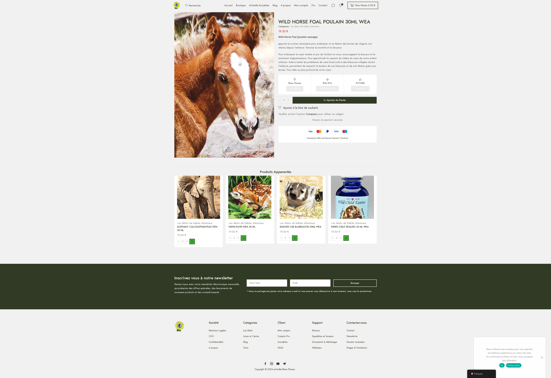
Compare (311, 114)
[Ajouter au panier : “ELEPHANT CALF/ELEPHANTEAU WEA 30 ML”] (192, 241)
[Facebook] (265, 363)
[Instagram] (271, 363)
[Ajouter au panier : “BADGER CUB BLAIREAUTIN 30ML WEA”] (294, 238)
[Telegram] (284, 363)
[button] (193, 5)
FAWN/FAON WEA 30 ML (242, 226)
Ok (502, 365)
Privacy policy (514, 365)
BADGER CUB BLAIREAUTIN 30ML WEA (300, 226)
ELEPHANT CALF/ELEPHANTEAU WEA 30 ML (197, 228)
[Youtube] (278, 363)
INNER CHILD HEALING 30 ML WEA (350, 226)
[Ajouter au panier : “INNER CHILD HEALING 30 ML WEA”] (346, 238)
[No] (542, 357)
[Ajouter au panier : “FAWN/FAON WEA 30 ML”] (243, 238)
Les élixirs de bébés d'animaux (305, 26)
